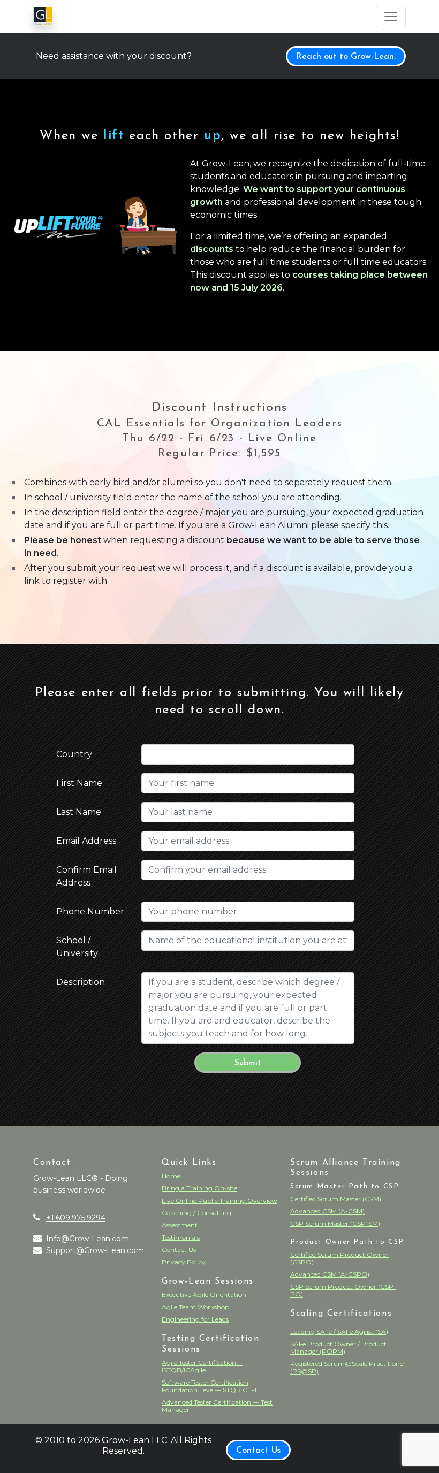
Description (80, 982)
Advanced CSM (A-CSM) (327, 1211)
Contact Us (179, 1250)
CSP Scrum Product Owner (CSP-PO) (343, 1290)
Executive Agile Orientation (204, 1295)
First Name (79, 783)
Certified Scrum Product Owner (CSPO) (339, 1258)
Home (171, 1176)
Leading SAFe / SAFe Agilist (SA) (339, 1331)
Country (74, 754)
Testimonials (181, 1237)
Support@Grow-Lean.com (95, 1250)
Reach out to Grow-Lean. (346, 56)
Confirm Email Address (86, 876)
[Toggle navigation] (391, 16)
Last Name (78, 812)
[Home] (42, 16)
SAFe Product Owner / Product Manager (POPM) (338, 1347)
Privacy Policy (184, 1262)
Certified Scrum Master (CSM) (335, 1199)
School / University (77, 946)
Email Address (86, 841)
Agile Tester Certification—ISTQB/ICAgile (202, 1366)
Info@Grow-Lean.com (87, 1238)
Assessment (180, 1225)
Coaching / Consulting (196, 1213)
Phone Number (90, 911)
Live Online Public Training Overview (219, 1200)
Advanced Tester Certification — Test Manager (217, 1406)
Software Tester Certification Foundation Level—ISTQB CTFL (210, 1386)
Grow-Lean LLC (134, 1440)
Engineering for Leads (195, 1319)
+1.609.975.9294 (75, 1218)
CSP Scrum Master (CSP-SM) (335, 1223)
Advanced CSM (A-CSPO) (329, 1274)
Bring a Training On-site (199, 1188)
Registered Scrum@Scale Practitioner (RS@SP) (348, 1367)
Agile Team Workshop (195, 1307)
